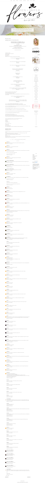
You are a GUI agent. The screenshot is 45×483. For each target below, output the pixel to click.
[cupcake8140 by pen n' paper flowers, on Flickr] (17, 62)
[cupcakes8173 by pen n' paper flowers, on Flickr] (17, 58)
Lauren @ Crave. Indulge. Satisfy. (10, 160)
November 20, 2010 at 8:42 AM (9, 302)
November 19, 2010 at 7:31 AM (9, 147)
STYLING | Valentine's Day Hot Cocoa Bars (36, 166)
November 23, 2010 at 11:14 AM (9, 425)
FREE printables (36, 79)
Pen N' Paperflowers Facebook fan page (12, 112)
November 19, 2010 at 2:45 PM (9, 231)
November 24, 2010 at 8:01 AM (9, 440)
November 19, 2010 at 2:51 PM (9, 239)
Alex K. (7, 383)
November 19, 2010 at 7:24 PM (9, 264)
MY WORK (34, 157)
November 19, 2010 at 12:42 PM (9, 223)
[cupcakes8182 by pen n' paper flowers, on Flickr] (17, 97)
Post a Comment (7, 475)
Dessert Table (36, 78)
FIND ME (34, 159)
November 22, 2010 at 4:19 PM (9, 401)
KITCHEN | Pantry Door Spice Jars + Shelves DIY (35, 58)
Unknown (7, 145)
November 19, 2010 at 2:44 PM (9, 227)
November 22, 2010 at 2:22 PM (9, 385)
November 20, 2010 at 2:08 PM (9, 337)
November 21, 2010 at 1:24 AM (9, 370)
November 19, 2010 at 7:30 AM (9, 143)
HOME (33, 154)
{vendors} (21, 139)
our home (36, 95)
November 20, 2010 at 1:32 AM (9, 298)
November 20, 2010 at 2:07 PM (9, 333)
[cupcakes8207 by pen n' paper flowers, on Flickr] (17, 89)
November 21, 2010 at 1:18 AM (9, 345)
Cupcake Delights (16, 76)
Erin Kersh (8, 245)
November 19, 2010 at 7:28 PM (9, 279)
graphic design (36, 88)
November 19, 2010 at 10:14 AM (9, 179)
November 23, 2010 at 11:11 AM (9, 416)
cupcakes (23, 139)
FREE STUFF (34, 156)
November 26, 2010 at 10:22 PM (9, 474)
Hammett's (8, 209)
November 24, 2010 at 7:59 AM (9, 436)
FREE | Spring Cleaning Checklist (22, 29)
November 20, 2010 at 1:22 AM (9, 283)
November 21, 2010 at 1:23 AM (9, 362)
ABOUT (33, 155)
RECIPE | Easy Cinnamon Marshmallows (35, 168)
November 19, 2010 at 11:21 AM (9, 192)
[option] (22, 30)
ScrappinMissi (8, 225)
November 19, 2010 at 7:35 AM (9, 158)
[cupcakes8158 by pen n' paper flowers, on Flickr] (17, 77)
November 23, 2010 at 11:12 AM (9, 420)
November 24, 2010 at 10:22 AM (9, 455)
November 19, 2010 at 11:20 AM (9, 188)
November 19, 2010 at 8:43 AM (9, 170)
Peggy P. (7, 256)
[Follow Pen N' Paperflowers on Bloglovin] (35, 162)
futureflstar (8, 372)
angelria (7, 281)
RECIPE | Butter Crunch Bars (35, 165)
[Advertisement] (36, 140)
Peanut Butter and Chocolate (36, 81)
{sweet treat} (19, 139)
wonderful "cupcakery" (22, 84)
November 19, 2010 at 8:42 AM (9, 162)
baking (36, 82)
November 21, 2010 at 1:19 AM (9, 349)
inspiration (36, 94)
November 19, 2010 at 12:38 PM (9, 207)
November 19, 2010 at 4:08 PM (9, 243)
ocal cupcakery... (24, 61)
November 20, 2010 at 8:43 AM (9, 306)
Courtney (7, 347)
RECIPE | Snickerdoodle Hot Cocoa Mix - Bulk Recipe (36, 167)
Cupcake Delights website (9, 108)
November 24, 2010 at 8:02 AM (9, 444)
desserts (25, 139)
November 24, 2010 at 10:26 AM (9, 463)
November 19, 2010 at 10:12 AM (9, 174)
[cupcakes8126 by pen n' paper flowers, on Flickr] (17, 85)
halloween (36, 89)
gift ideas (36, 87)
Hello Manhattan (26, 482)
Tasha (7, 320)
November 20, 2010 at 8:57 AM (9, 318)
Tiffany (7, 438)
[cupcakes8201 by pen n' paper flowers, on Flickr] (18, 101)
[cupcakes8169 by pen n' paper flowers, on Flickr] (17, 70)
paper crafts (36, 96)
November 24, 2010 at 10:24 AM (9, 459)
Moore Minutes (8, 176)
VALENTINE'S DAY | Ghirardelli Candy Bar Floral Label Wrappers (36, 164)
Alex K (7, 387)
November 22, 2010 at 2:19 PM (9, 381)
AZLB (7, 241)
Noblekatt (7, 190)
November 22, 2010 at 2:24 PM (9, 389)
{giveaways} (17, 139)
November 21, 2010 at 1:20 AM (9, 353)
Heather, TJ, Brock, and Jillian (9, 457)
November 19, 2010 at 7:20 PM (9, 254)
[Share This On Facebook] (11, 139)
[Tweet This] (12, 139)
